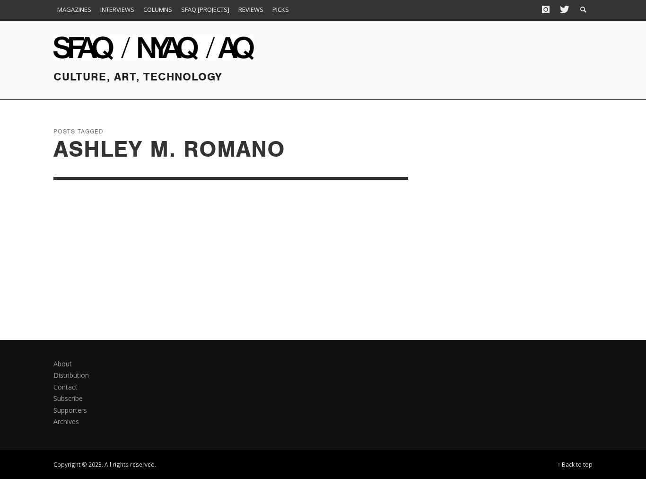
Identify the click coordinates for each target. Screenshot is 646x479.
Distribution (71, 375)
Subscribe (68, 398)
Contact (65, 386)
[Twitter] (564, 9)
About (62, 363)
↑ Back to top (575, 464)
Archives (66, 421)
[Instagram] (546, 9)
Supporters (70, 410)
